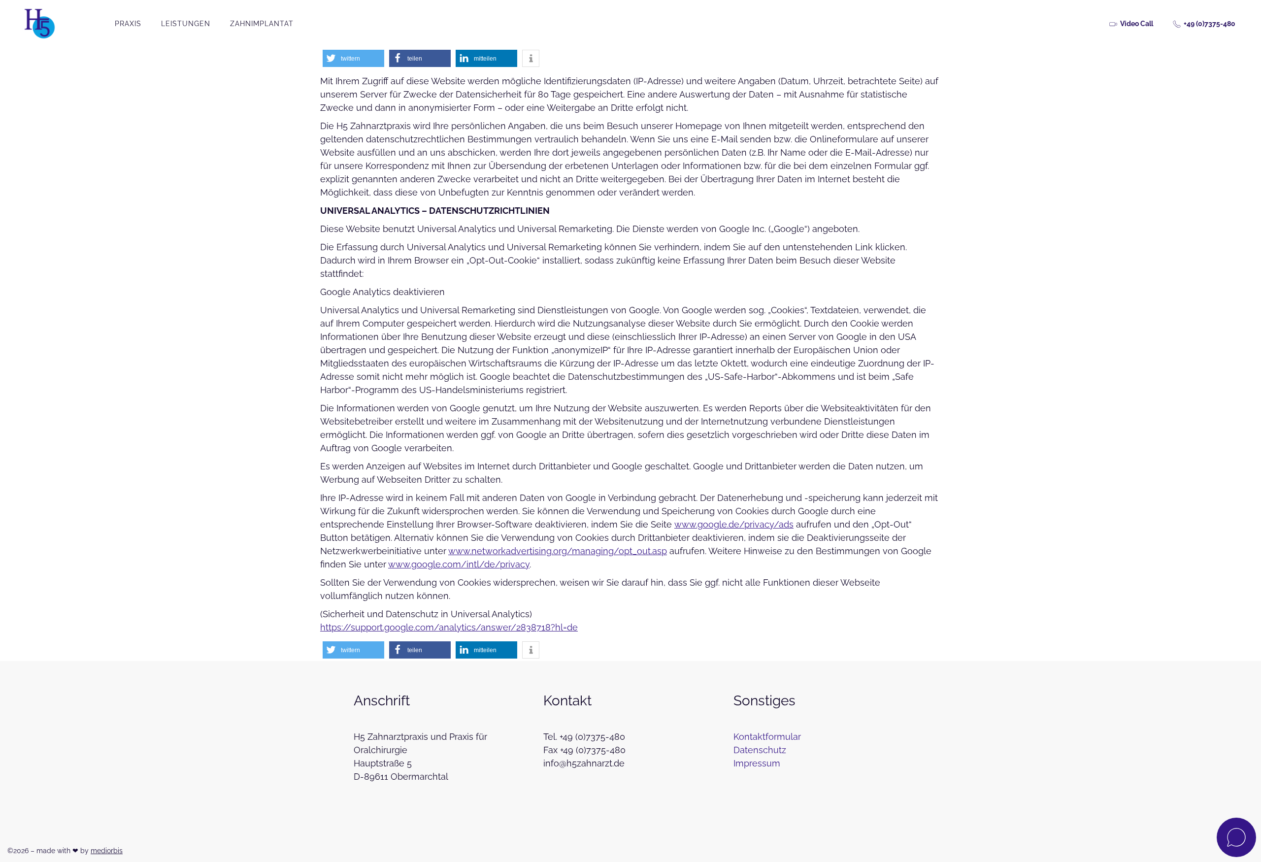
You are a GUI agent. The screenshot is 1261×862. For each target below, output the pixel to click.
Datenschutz (759, 750)
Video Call (1136, 24)
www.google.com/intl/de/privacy (459, 564)
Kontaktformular (767, 736)
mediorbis (107, 851)
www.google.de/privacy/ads (734, 524)
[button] (353, 58)
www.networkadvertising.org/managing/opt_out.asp (557, 551)
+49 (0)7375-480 (1209, 24)
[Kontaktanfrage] (1236, 837)
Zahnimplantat (262, 24)
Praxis (128, 24)
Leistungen (185, 24)
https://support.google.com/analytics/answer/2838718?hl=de (449, 627)
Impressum (756, 763)
